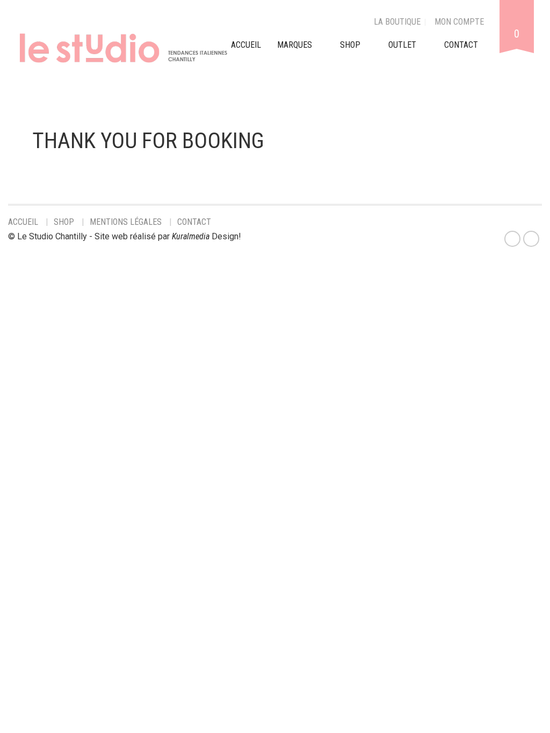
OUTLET (402, 45)
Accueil (23, 222)
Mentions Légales (126, 222)
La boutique (397, 22)
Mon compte (459, 22)
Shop (350, 45)
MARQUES (294, 45)
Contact (194, 222)
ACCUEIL (246, 45)
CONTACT (461, 45)
